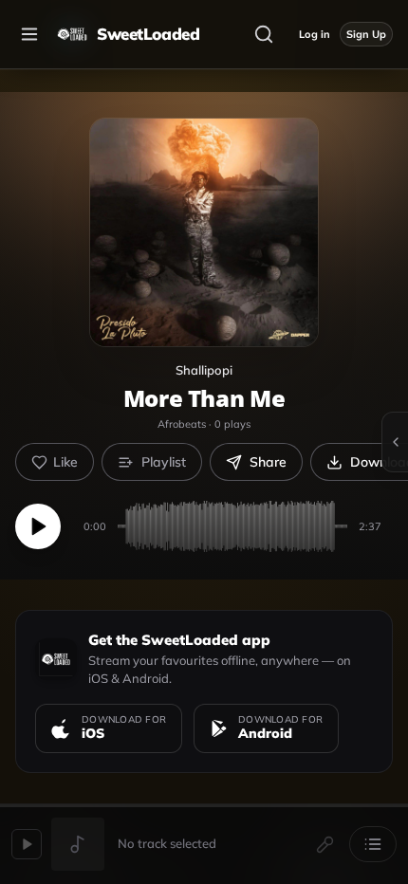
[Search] (264, 34)
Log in (314, 34)
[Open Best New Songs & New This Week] (394, 442)
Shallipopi (204, 370)
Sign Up (366, 34)
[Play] (38, 526)
